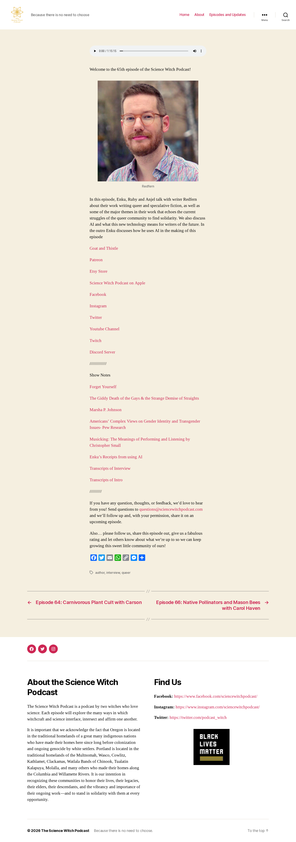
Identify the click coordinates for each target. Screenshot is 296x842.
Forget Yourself (103, 387)
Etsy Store (98, 271)
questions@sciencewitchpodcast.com (171, 509)
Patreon (96, 260)
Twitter (96, 317)
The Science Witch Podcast (65, 830)
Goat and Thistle (104, 248)
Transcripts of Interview (110, 468)
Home (184, 14)
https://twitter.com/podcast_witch (198, 717)
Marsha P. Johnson (106, 410)
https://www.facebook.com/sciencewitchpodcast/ (215, 696)
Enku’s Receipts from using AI (116, 457)
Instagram (98, 306)
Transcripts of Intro (107, 480)
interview (113, 573)
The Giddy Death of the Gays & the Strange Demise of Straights (144, 398)
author (100, 573)
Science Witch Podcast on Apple (117, 283)
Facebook (98, 294)
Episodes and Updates (227, 14)
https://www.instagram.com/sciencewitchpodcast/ (218, 707)
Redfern (148, 186)
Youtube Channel (104, 329)
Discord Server (102, 352)
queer (126, 573)
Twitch (95, 340)
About (199, 14)
